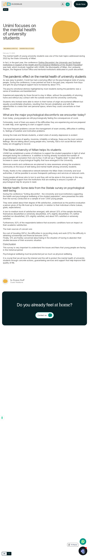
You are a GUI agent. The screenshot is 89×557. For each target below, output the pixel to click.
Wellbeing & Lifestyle (10, 48)
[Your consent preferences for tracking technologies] (2, 418)
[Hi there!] (83, 551)
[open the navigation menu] (67, 4)
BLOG (5, 9)
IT (9, 553)
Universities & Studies (27, 48)
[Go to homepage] (12, 4)
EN (4, 553)
